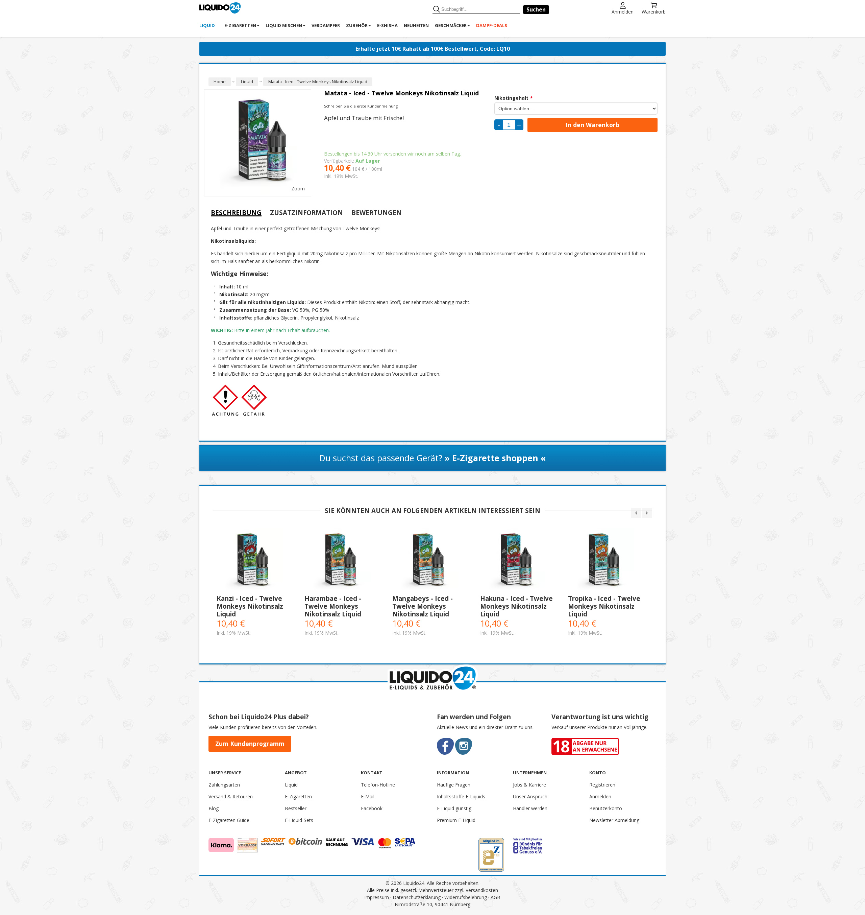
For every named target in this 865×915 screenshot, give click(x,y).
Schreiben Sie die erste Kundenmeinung (361, 106)
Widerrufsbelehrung (465, 897)
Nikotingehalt (513, 98)
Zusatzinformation (306, 212)
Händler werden (530, 808)
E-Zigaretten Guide (228, 820)
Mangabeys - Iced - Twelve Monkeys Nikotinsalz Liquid (422, 606)
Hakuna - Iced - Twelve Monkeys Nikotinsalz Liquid (516, 606)
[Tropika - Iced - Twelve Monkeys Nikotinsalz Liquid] (608, 561)
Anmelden (623, 11)
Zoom (298, 188)
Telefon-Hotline (378, 784)
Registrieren (602, 784)
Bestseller (295, 808)
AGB (495, 897)
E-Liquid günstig (454, 808)
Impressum (376, 897)
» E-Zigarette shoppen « (495, 458)
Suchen (536, 9)
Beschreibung (236, 212)
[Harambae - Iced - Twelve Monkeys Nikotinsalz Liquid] (345, 561)
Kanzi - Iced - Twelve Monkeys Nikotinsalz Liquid (250, 606)
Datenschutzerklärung (417, 897)
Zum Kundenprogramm (250, 744)
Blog (213, 808)
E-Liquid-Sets (299, 820)
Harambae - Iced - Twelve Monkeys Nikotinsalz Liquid (332, 606)
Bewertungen (376, 212)
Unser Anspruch (530, 796)
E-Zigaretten (298, 796)
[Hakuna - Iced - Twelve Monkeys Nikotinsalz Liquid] (520, 561)
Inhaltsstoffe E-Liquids (461, 796)
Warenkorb (654, 11)
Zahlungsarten (224, 784)
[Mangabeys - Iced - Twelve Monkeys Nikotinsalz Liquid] (432, 561)
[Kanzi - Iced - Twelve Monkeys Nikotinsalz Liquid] (257, 561)
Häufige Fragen (453, 784)
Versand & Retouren (230, 796)
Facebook (371, 808)
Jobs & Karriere (529, 784)
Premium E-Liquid (456, 820)
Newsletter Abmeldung (614, 820)
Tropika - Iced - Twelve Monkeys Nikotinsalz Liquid (604, 606)
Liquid (291, 784)
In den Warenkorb (592, 125)
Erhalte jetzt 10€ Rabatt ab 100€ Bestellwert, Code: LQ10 (432, 48)
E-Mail (367, 796)
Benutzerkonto (605, 808)
